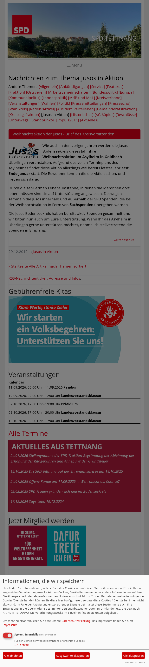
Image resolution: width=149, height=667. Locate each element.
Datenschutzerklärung (76, 621)
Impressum (10, 625)
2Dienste (21, 645)
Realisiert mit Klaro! (135, 662)
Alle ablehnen (13, 655)
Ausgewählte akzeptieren (72, 655)
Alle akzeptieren (133, 655)
